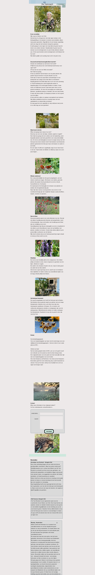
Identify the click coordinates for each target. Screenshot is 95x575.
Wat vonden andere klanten (61, 4)
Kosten (64, 5)
